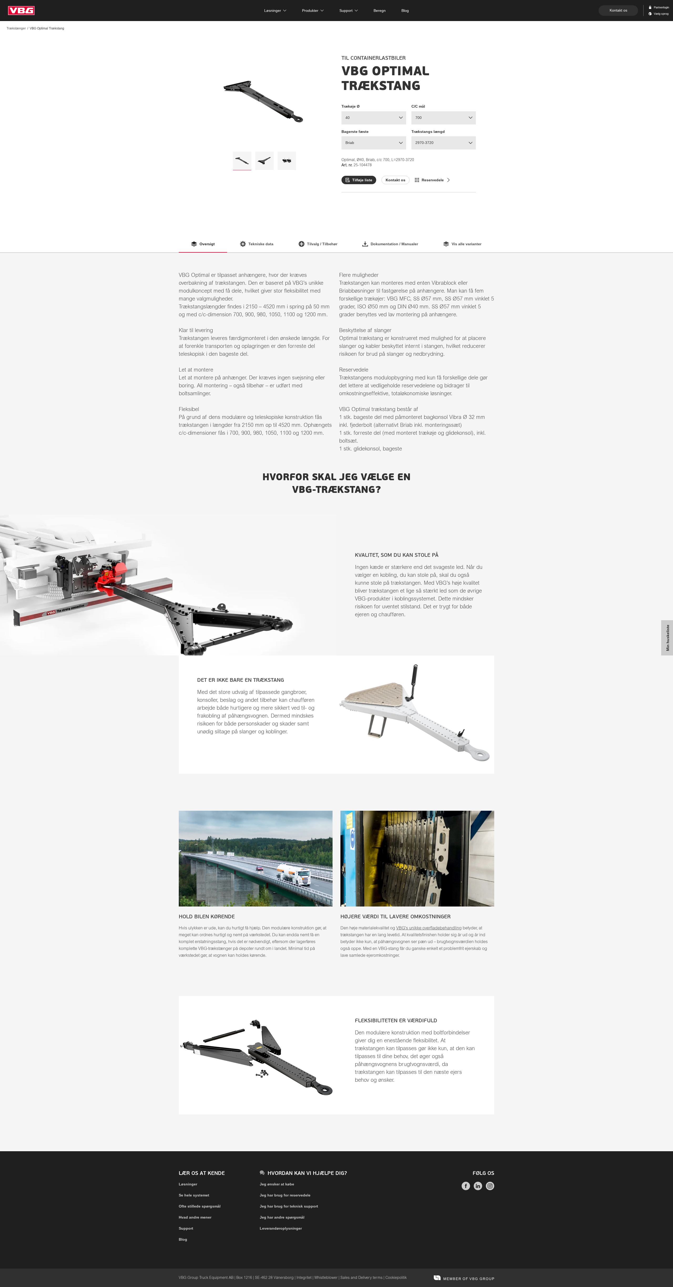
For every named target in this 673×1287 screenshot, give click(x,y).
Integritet (304, 1278)
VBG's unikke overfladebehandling (429, 928)
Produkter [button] (310, 10)
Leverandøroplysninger (281, 1228)
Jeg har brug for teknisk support (289, 1206)
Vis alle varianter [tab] (466, 244)
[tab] (242, 161)
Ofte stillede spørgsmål (200, 1206)
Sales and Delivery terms (361, 1278)
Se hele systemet (194, 1195)
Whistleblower (326, 1278)
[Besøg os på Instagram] (490, 1189)
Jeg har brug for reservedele (285, 1195)
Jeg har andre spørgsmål (282, 1217)
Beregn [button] (380, 10)
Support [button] (346, 10)
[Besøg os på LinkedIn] (478, 1189)
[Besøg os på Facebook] (466, 1189)
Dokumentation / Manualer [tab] (394, 244)
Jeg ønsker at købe (277, 1184)
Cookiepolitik (396, 1278)
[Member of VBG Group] (464, 1278)
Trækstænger (16, 28)
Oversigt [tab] (207, 244)
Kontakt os (618, 10)
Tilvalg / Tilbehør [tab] (322, 244)
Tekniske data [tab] (260, 244)
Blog (183, 1239)
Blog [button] (405, 10)
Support (186, 1228)
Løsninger (188, 1184)
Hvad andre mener (195, 1217)
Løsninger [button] (272, 10)
